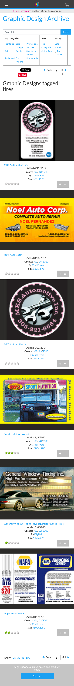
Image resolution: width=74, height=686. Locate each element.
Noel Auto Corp (13, 254)
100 (28, 657)
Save (24, 74)
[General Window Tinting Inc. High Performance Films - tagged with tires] (37, 488)
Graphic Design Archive (36, 18)
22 (40, 530)
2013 (45, 171)
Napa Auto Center (14, 613)
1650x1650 (38, 358)
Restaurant (10, 58)
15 (14, 657)
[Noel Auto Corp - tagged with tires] (37, 219)
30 (18, 657)
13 (40, 171)
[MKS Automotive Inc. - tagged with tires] (37, 129)
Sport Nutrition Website (17, 433)
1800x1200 (38, 448)
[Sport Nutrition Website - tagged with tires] (37, 399)
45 (22, 657)
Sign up (37, 676)
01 (35, 261)
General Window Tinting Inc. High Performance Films (34, 523)
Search (66, 32)
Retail (7, 51)
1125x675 (38, 268)
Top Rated (60, 53)
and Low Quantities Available (37, 10)
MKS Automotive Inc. (16, 164)
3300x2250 (38, 627)
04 (40, 261)
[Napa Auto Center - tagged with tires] (37, 578)
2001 (45, 530)
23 (40, 440)
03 (35, 440)
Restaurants (32, 58)
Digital (38, 534)
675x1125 (38, 178)
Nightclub (9, 43)
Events (19, 51)
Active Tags (46, 51)
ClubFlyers (38, 175)
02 (35, 171)
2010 (45, 261)
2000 (45, 440)
